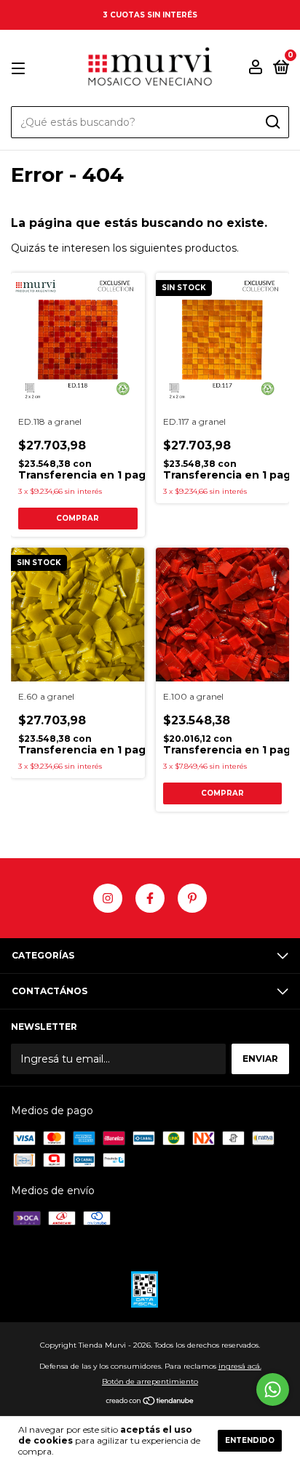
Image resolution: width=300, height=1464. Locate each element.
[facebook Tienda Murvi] (150, 898)
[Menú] (21, 68)
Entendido (250, 1440)
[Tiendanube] (150, 1402)
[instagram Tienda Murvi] (107, 898)
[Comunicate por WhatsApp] (272, 1389)
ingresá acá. (239, 1366)
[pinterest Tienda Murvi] (192, 898)
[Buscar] (272, 122)
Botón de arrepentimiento (150, 1381)
